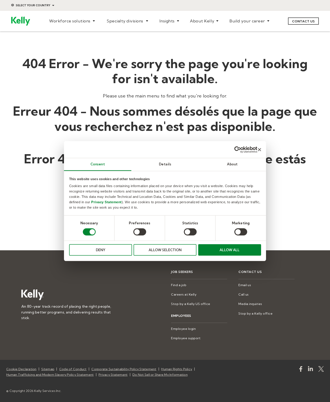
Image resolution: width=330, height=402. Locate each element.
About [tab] (232, 164)
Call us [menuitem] (243, 294)
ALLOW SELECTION (165, 250)
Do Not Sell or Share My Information (160, 375)
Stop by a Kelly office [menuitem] (255, 313)
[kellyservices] (301, 370)
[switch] (139, 232)
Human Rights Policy (176, 369)
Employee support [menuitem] (185, 338)
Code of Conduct (73, 369)
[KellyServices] (321, 370)
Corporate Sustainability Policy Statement (123, 369)
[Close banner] (259, 149)
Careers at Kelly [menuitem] (183, 294)
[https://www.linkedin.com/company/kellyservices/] (310, 370)
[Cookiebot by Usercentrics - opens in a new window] (237, 149)
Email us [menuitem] (244, 285)
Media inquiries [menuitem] (250, 304)
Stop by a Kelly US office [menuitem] (190, 304)
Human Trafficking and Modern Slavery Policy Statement (50, 375)
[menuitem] (72, 21)
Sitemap (47, 369)
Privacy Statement (106, 202)
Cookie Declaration (21, 369)
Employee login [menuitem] (183, 329)
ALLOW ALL (230, 250)
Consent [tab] (97, 164)
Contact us (303, 21)
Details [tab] (165, 164)
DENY (100, 250)
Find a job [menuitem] (178, 285)
